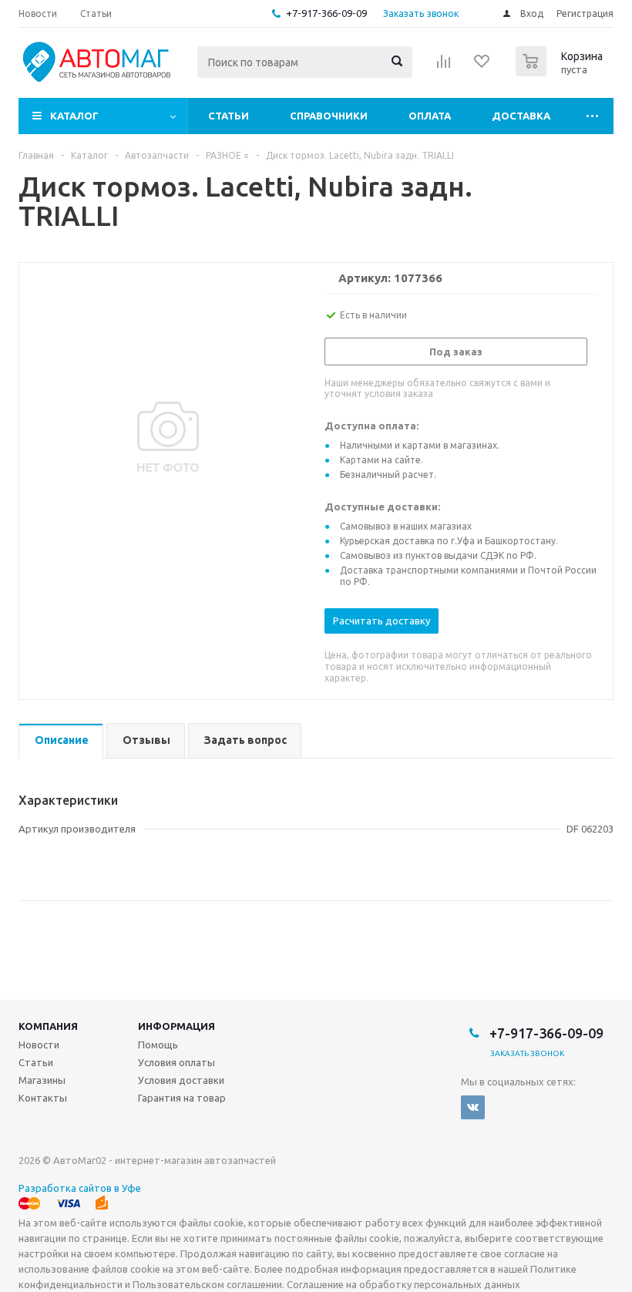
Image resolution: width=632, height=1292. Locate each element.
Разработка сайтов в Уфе (79, 1188)
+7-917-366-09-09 (326, 13)
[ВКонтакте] (473, 1107)
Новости (38, 1044)
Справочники (329, 115)
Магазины (42, 1080)
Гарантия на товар (182, 1097)
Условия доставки (181, 1080)
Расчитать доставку (381, 620)
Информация (176, 1026)
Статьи (228, 115)
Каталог (74, 115)
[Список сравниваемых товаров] (444, 66)
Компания (48, 1026)
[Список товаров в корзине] (561, 72)
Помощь (158, 1044)
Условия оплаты (176, 1062)
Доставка (521, 115)
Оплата (429, 115)
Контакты (42, 1097)
